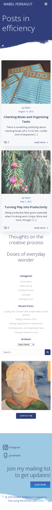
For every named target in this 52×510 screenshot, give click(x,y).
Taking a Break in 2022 (26, 319)
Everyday (26, 294)
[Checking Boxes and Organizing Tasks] (26, 81)
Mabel (27, 107)
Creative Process (26, 290)
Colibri (40, 500)
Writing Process (26, 299)
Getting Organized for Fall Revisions (26, 323)
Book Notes (26, 281)
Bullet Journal (26, 286)
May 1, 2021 (26, 201)
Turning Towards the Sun (26, 332)
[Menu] (45, 4)
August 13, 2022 (26, 111)
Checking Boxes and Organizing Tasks (26, 328)
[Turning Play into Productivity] (26, 171)
